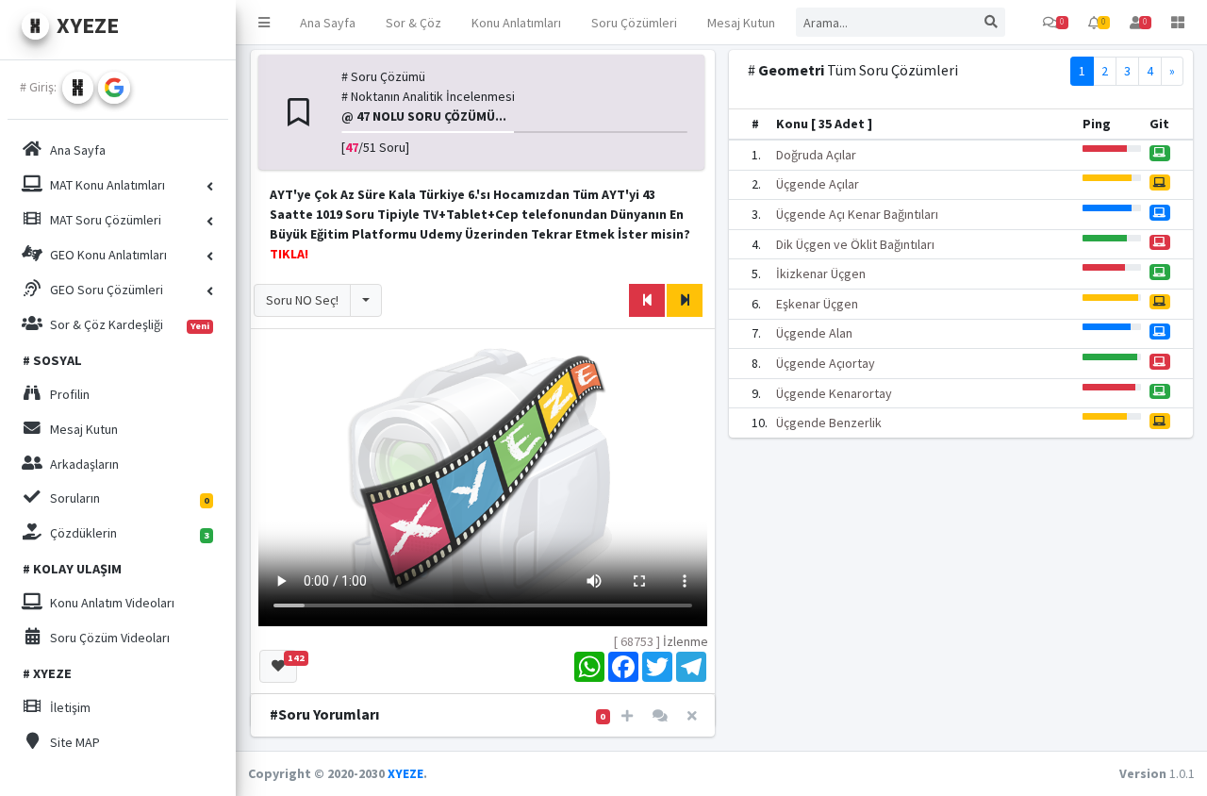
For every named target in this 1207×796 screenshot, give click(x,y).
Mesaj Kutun (741, 22)
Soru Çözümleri (634, 22)
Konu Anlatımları (516, 22)
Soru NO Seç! (302, 299)
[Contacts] (660, 716)
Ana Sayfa (327, 22)
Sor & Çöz (413, 22)
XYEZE (405, 773)
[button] (264, 22)
